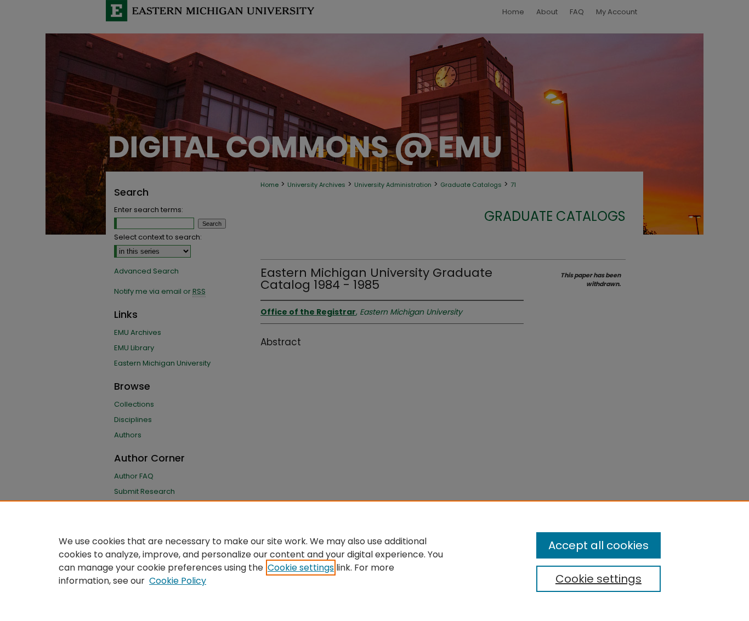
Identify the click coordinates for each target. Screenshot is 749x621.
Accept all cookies (598, 545)
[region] (374, 560)
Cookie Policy (177, 580)
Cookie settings (301, 567)
